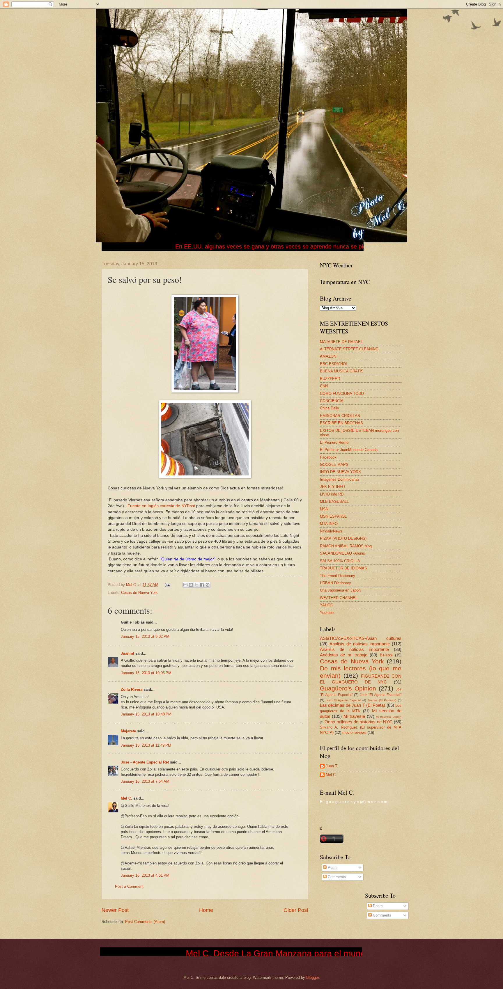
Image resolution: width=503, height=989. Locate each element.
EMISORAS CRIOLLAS (340, 415)
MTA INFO (329, 523)
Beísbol (386, 655)
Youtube (327, 612)
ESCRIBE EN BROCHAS (341, 423)
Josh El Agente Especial (343, 700)
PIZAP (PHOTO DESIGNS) (343, 538)
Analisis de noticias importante (360, 643)
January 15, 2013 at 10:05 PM (146, 673)
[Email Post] (167, 585)
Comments (336, 877)
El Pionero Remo (334, 442)
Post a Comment (129, 886)
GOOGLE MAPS (334, 464)
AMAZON (328, 356)
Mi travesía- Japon (388, 716)
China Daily (329, 408)
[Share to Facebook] (202, 585)
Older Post (296, 910)
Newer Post (115, 910)
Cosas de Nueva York (139, 592)
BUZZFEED (330, 379)
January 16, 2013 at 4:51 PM (145, 875)
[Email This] (185, 585)
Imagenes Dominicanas (339, 479)
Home (206, 910)
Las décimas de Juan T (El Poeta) (352, 705)
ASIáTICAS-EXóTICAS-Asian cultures (360, 638)
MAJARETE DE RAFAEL (341, 342)
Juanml (127, 653)
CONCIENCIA (331, 401)
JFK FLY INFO (332, 486)
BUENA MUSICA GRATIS (342, 371)
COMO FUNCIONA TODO (342, 393)
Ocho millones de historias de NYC (358, 721)
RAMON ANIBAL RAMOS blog (346, 546)
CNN (324, 386)
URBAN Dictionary (335, 583)
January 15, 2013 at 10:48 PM (146, 714)
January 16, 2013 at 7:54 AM (145, 781)
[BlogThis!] (191, 585)
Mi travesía (354, 716)
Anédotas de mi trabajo (343, 654)
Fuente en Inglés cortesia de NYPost (161, 506)
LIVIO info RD (331, 494)
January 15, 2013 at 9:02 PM (145, 636)
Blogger (312, 977)
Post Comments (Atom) (145, 921)
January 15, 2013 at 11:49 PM (146, 745)
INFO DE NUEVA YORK (340, 472)
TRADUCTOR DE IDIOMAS (343, 568)
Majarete (128, 731)
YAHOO (326, 605)
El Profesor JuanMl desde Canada (349, 450)
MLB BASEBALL (334, 501)
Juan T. (332, 766)
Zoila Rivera (131, 689)
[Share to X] (196, 585)
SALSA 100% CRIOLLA (340, 561)
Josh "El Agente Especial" (380, 695)
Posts (332, 867)
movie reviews (354, 732)
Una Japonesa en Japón (340, 590)
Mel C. (132, 585)
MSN (324, 509)
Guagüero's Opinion (348, 688)
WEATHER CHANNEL (338, 598)
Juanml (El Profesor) (382, 700)
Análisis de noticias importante (354, 649)
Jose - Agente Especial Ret (145, 762)
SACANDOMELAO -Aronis (342, 553)
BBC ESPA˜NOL (334, 364)
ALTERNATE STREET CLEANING (349, 349)
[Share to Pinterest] (207, 585)
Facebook (328, 457)
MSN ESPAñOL (333, 516)
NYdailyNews (331, 531)
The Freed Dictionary (337, 575)
